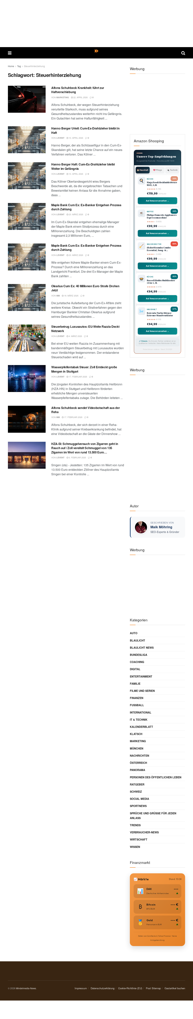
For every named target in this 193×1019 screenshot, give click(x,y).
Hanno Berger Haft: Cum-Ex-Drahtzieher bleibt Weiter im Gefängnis (83, 166)
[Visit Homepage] (96, 53)
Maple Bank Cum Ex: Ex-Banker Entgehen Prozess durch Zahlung (86, 207)
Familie (135, 683)
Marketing (62, 97)
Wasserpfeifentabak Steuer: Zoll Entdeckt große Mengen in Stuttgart (84, 369)
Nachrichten (139, 755)
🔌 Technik (172, 170)
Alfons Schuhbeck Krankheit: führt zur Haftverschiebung (77, 90)
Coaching (137, 662)
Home (11, 66)
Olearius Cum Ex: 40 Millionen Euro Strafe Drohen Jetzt (85, 288)
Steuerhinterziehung (34, 66)
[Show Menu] (9, 52)
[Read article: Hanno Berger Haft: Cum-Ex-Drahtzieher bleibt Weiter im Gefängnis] (27, 175)
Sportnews (138, 806)
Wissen (135, 847)
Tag (19, 66)
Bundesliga (138, 655)
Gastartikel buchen (175, 988)
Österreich (138, 763)
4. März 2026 (75, 336)
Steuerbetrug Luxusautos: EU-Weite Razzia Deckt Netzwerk (85, 328)
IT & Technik (138, 719)
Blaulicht (137, 640)
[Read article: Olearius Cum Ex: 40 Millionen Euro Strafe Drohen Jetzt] (27, 297)
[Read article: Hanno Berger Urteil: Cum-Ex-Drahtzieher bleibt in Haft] (27, 139)
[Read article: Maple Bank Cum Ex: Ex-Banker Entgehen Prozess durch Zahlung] (27, 216)
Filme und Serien (142, 691)
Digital (135, 669)
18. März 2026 (71, 295)
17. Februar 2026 (77, 376)
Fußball (137, 705)
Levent (60, 137)
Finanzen (136, 698)
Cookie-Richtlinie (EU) (130, 988)
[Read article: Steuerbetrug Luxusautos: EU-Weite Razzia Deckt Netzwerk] (27, 338)
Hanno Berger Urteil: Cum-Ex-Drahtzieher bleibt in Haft (85, 130)
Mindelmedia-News (26, 988)
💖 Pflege (157, 170)
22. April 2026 (80, 97)
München (136, 748)
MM (58, 295)
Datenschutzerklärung (102, 988)
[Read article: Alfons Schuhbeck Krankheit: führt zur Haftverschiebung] (27, 99)
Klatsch (136, 734)
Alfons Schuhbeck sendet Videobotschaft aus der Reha (85, 410)
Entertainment (141, 676)
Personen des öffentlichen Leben (155, 777)
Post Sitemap (153, 988)
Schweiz (136, 791)
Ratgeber (137, 784)
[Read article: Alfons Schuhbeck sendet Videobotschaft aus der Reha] (27, 419)
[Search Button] (183, 52)
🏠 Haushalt (142, 170)
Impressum (81, 988)
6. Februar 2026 (77, 457)
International (140, 712)
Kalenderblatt (141, 727)
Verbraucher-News (144, 832)
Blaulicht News (142, 647)
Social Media (139, 799)
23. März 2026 (75, 214)
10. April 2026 (75, 137)
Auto (133, 633)
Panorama (137, 770)
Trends (135, 825)
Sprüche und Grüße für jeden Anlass (153, 815)
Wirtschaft (138, 839)
